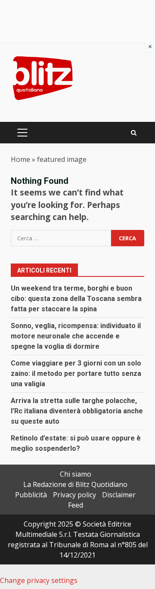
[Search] (133, 132)
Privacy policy (74, 494)
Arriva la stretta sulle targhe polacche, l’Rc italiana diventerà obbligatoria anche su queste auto (77, 411)
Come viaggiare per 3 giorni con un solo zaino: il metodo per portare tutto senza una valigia (76, 373)
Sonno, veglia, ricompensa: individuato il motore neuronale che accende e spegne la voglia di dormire (76, 336)
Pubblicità (31, 494)
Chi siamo (75, 474)
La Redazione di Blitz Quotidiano (75, 484)
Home (20, 159)
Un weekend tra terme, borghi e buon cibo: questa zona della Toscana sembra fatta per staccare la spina (76, 298)
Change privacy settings (39, 580)
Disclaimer (119, 494)
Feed (75, 505)
